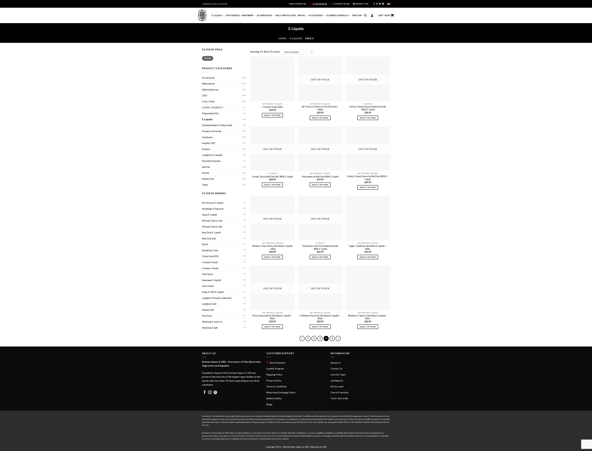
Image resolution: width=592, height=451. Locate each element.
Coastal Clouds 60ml (272, 107)
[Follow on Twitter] (380, 3)
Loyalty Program (275, 368)
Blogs (269, 404)
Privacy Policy (273, 380)
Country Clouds (210, 268)
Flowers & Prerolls (337, 15)
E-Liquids (217, 15)
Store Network (341, 4)
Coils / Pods (208, 101)
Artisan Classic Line (212, 220)
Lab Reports (336, 380)
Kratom (357, 15)
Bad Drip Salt (209, 238)
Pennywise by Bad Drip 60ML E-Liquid (320, 176)
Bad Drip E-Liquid (211, 232)
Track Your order (339, 398)
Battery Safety (274, 398)
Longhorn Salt (209, 303)
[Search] (365, 15)
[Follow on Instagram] (377, 3)
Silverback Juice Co (212, 321)
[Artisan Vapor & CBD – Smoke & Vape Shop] (202, 15)
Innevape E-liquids (211, 280)
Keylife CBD (208, 142)
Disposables (233, 15)
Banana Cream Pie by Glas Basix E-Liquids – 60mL (272, 247)
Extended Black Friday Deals (217, 125)
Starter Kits (208, 178)
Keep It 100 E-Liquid (213, 291)
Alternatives (264, 15)
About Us (335, 362)
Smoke (301, 15)
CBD (204, 95)
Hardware (247, 15)
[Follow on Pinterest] (383, 3)
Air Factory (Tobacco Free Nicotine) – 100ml (320, 108)
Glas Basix (207, 274)
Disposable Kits (210, 113)
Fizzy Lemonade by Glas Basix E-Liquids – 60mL (272, 317)
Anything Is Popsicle (212, 208)
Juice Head (208, 285)
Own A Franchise (339, 392)
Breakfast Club (210, 250)
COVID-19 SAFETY (212, 107)
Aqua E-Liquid (209, 214)
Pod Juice (207, 315)
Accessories (315, 15)
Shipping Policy (274, 374)
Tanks (205, 184)
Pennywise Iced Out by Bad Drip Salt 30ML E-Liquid (320, 247)
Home (282, 38)
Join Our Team (338, 374)
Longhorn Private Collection (217, 297)
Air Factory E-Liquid (212, 202)
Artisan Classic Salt (212, 226)
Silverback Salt (210, 327)
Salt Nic (206, 166)
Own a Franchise (297, 4)
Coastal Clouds (210, 262)
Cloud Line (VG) (210, 256)
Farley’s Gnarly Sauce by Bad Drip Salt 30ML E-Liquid (367, 108)
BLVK (205, 244)
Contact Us (336, 368)
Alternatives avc (210, 89)
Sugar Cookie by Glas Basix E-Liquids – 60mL (367, 247)
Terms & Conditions (276, 386)
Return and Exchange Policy (280, 392)
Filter (207, 58)
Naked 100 (208, 309)
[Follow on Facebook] (374, 3)
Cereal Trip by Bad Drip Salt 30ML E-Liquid (272, 176)
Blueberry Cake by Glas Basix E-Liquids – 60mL (367, 317)
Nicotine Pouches (286, 15)
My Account (336, 386)
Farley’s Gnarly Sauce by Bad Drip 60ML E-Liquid (367, 177)
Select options (272, 115)
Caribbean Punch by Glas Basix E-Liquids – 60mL (320, 317)
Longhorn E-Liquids (212, 154)
